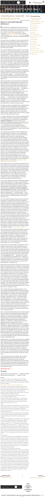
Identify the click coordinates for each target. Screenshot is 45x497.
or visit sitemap (38, 3)
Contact (28, 485)
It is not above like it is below (18, 227)
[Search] (43, 2)
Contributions (28, 489)
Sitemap (28, 491)
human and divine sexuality (16, 35)
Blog (28, 483)
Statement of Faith (28, 487)
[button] (30, 2)
